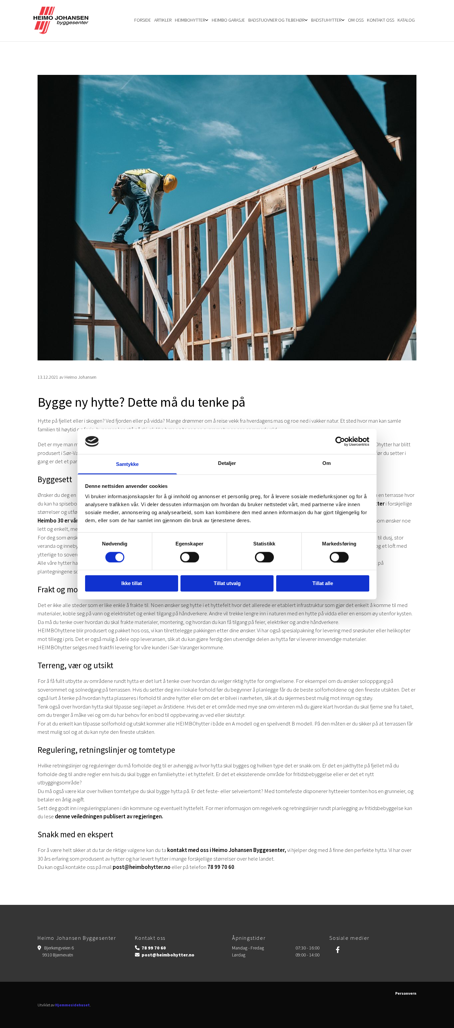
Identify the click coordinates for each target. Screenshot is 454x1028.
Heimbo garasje (228, 20)
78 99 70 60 (220, 867)
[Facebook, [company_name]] (338, 949)
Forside (142, 20)
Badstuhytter (326, 20)
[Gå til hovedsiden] (65, 21)
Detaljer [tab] (227, 463)
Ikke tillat (131, 583)
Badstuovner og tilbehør (276, 20)
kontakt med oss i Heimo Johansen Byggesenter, (226, 850)
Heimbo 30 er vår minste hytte (74, 520)
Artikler (162, 20)
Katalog (406, 20)
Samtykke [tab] (127, 464)
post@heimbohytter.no (141, 867)
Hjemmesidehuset (72, 1004)
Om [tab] (326, 463)
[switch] (189, 557)
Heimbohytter (190, 20)
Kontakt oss (380, 20)
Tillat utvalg (227, 583)
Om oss (356, 20)
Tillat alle (322, 583)
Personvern (405, 993)
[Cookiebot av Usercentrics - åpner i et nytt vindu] (340, 441)
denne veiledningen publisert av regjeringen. (109, 816)
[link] (191, 21)
